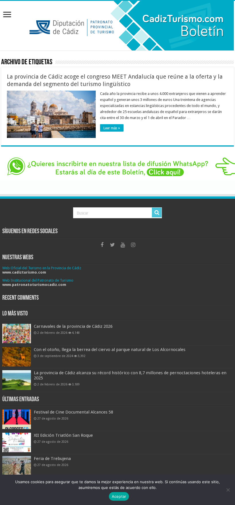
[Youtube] (122, 244)
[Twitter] (112, 244)
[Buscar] (157, 212)
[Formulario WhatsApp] (117, 172)
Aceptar (119, 496)
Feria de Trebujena (52, 458)
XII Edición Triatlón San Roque (63, 435)
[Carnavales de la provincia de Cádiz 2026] (16, 333)
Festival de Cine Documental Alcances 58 (73, 412)
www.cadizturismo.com (24, 272)
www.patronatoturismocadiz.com (34, 284)
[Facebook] (102, 244)
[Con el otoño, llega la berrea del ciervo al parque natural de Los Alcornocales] (16, 356)
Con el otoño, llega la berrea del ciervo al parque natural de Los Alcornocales (109, 349)
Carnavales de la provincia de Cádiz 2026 (73, 326)
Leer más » (111, 128)
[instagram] (133, 244)
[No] (228, 490)
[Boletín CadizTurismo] (117, 25)
